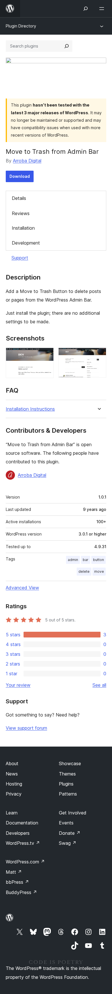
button (98, 560)
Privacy (14, 794)
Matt (14, 872)
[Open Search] (86, 8)
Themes (67, 774)
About (12, 763)
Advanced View (22, 588)
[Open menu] (103, 8)
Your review (18, 685)
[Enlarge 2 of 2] (98, 355)
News (12, 774)
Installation (23, 228)
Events (66, 823)
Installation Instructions (30, 409)
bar (85, 560)
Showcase (70, 763)
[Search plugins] (66, 46)
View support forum (26, 728)
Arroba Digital (27, 161)
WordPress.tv (23, 843)
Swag (67, 843)
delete (84, 571)
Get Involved (72, 813)
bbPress (17, 882)
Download (19, 176)
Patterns (68, 794)
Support (19, 258)
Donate (69, 833)
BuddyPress (21, 892)
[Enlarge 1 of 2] (46, 355)
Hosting (14, 784)
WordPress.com (25, 862)
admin (73, 560)
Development (26, 243)
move (99, 571)
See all (99, 685)
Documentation (22, 823)
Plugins (66, 784)
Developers (18, 833)
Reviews (21, 213)
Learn (12, 813)
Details (19, 198)
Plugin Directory (21, 25)
